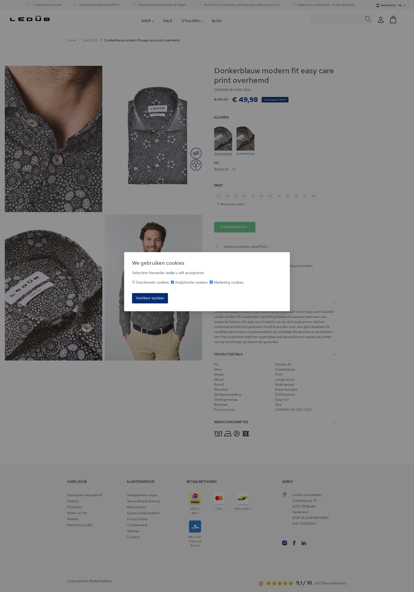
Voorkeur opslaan (150, 298)
